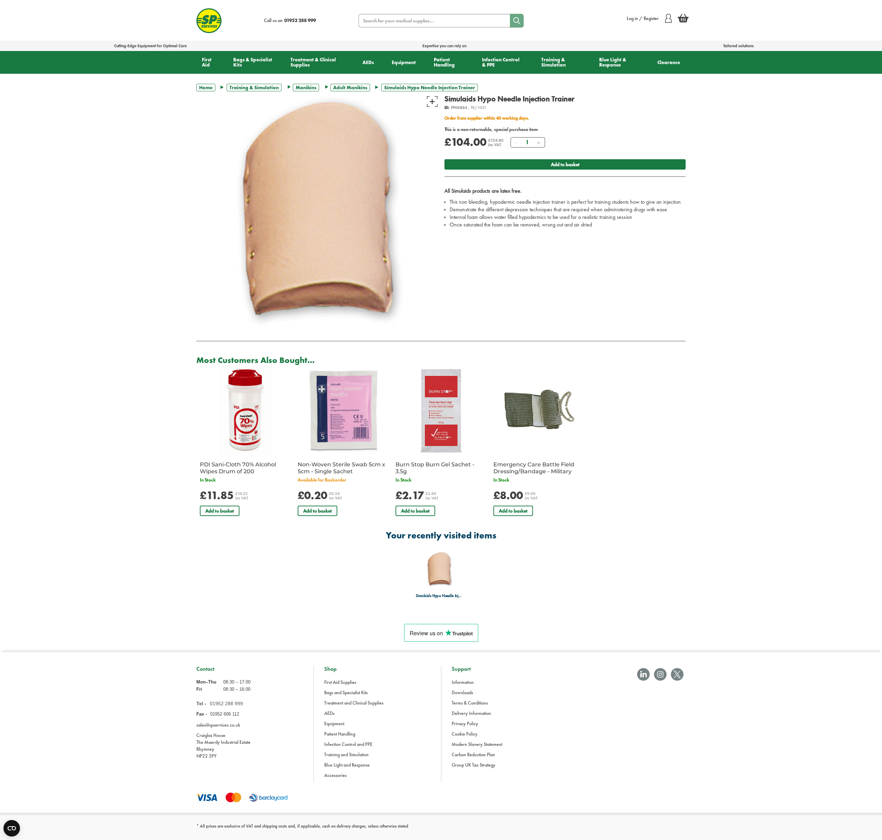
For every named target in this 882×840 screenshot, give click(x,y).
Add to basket (565, 164)
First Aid (207, 62)
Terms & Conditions (470, 703)
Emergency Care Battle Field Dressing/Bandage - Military (533, 468)
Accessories (335, 775)
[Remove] (516, 142)
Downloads (462, 692)
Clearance (668, 62)
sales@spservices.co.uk (218, 725)
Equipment (404, 62)
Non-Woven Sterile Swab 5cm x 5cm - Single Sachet (341, 468)
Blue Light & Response (612, 62)
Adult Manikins (350, 87)
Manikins (306, 87)
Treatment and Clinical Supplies (353, 703)
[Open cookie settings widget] (11, 828)
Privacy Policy (465, 723)
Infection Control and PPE (348, 744)
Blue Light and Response (347, 765)
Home (206, 87)
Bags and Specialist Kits (346, 692)
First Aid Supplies (340, 682)
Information (463, 682)
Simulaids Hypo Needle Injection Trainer (439, 595)
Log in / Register (643, 18)
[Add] (538, 142)
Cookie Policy (465, 734)
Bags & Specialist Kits (252, 62)
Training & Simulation (553, 62)
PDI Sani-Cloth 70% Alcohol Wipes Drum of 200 (238, 468)
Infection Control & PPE (501, 62)
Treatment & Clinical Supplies (313, 62)
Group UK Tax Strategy (473, 765)
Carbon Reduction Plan (473, 754)
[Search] (517, 21)
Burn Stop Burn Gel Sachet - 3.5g (435, 468)
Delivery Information (471, 713)
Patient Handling (444, 62)
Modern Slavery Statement (477, 744)
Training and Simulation (346, 754)
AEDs (368, 62)
